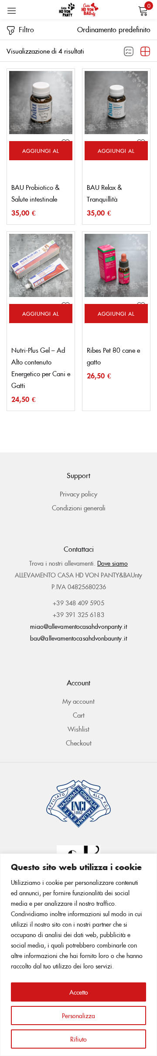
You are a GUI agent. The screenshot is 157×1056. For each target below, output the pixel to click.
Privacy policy (78, 493)
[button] (113, 29)
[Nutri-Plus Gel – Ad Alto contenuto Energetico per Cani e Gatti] (40, 265)
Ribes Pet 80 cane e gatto (113, 355)
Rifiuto (78, 1039)
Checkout (79, 742)
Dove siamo (112, 563)
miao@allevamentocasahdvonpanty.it (78, 626)
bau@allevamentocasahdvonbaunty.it (78, 638)
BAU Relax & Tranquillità (104, 192)
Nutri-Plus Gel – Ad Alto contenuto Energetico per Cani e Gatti (40, 367)
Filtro (26, 29)
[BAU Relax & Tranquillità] (116, 102)
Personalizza (78, 1015)
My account (78, 700)
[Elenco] (128, 52)
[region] (78, 955)
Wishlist (78, 728)
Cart (79, 714)
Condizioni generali (79, 507)
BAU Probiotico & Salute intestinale (35, 192)
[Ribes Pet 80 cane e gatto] (116, 265)
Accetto (78, 992)
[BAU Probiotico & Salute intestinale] (40, 102)
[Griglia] (145, 52)
